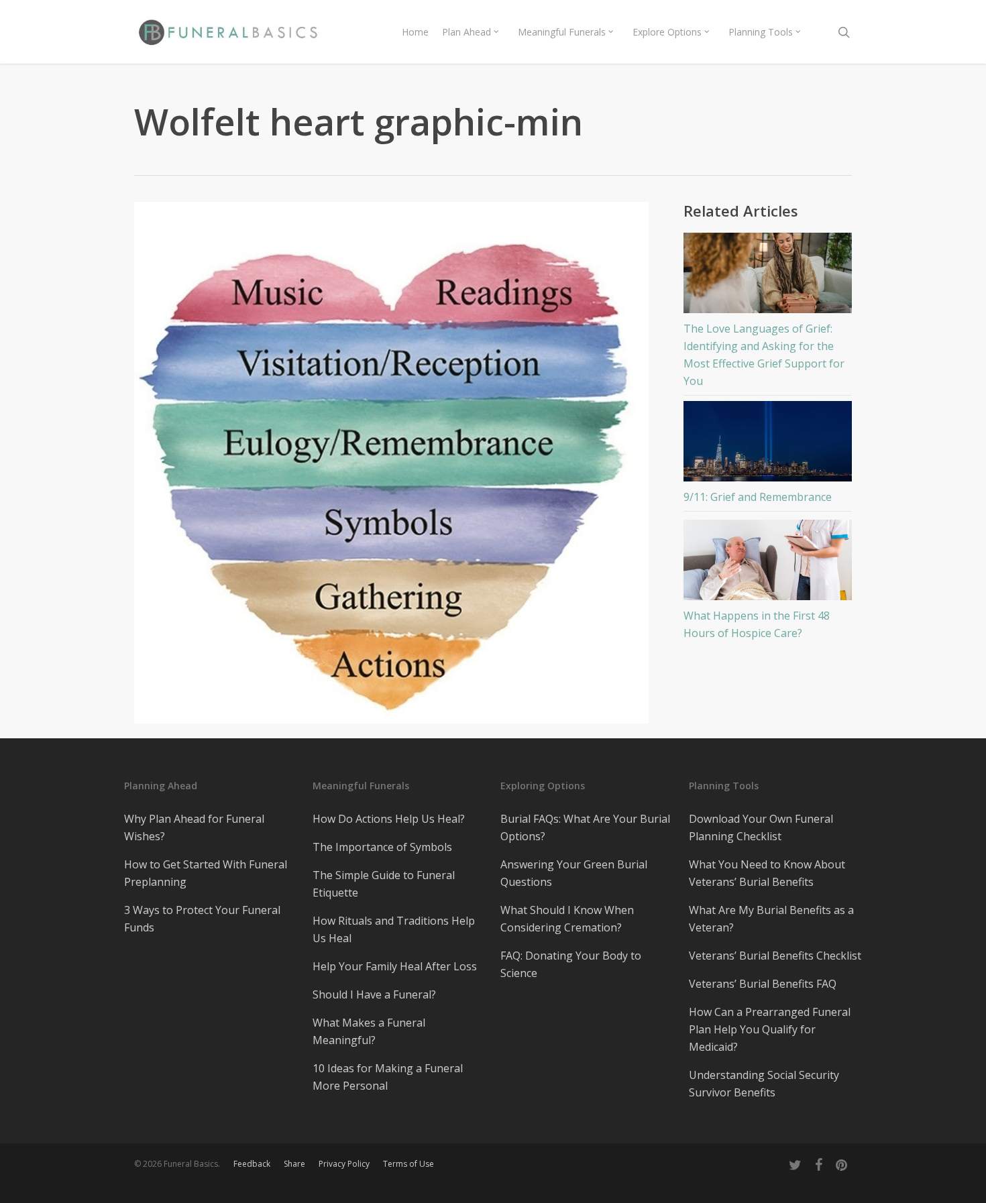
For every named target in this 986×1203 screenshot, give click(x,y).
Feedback (251, 1163)
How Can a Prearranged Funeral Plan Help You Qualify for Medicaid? (770, 1029)
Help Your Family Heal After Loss (395, 966)
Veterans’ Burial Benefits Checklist (775, 955)
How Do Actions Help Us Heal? (389, 818)
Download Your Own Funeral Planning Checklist (761, 827)
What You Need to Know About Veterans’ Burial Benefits (767, 873)
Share (294, 1163)
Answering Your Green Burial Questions (573, 873)
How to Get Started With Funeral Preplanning (205, 873)
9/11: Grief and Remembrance (757, 497)
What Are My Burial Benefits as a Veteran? (771, 919)
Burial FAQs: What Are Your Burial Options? (585, 827)
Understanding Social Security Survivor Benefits (764, 1084)
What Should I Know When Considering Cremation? (567, 919)
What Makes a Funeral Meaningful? (369, 1031)
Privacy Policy (344, 1163)
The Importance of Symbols (382, 847)
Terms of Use (408, 1163)
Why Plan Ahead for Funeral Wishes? (194, 827)
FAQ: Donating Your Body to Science (570, 964)
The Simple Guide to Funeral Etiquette (384, 884)
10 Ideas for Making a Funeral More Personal (388, 1077)
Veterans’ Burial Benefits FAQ (762, 983)
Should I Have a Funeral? (374, 994)
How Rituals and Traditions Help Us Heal (394, 929)
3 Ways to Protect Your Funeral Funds (202, 919)
